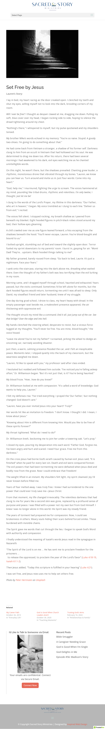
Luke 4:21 (86, 567)
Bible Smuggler (64, 636)
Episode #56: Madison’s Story (72, 656)
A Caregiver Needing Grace (71, 641)
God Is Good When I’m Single (72, 646)
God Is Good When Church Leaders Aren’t (48, 613)
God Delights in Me (66, 651)
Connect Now (30, 685)
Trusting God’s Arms (75, 612)
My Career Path (12, 612)
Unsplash (40, 580)
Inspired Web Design (77, 724)
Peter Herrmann (24, 580)
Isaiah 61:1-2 (13, 561)
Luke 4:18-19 (89, 557)
